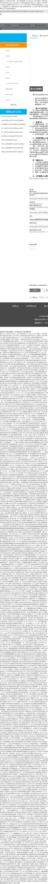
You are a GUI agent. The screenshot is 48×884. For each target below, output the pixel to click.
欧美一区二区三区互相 (37, 629)
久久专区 (11, 738)
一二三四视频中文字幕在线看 (24, 818)
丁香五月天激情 (20, 839)
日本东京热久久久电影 (26, 469)
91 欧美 (37, 694)
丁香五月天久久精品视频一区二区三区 (19, 621)
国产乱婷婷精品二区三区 (17, 703)
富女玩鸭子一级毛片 (27, 349)
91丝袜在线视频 (26, 789)
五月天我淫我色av (21, 881)
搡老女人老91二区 (14, 440)
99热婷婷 (43, 719)
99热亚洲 (45, 614)
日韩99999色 (27, 539)
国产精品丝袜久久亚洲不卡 (35, 751)
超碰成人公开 (35, 698)
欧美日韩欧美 (38, 349)
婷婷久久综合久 (32, 486)
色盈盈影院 (17, 875)
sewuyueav (3, 757)
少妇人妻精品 (21, 681)
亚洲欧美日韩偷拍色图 (13, 570)
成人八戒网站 (27, 347)
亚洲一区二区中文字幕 (37, 518)
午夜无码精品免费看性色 (36, 465)
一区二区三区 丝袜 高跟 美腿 (38, 566)
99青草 (27, 795)
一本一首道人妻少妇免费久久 (30, 642)
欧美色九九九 (6, 362)
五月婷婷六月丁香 (25, 688)
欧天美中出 (3, 383)
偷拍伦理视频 (4, 734)
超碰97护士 (26, 471)
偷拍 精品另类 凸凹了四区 (22, 671)
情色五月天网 (11, 662)
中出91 (13, 463)
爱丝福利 (14, 593)
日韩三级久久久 (20, 557)
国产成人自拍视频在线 (22, 406)
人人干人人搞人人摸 (15, 486)
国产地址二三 (39, 650)
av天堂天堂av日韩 (23, 389)
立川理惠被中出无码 (8, 600)
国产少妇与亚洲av (10, 707)
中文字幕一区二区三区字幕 (25, 398)
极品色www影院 (30, 429)
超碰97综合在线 (30, 602)
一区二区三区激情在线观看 (36, 702)
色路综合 (10, 602)
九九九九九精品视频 (29, 635)
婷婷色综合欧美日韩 (39, 627)
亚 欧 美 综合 (39, 681)
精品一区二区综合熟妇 (28, 375)
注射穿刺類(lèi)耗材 (12, 45)
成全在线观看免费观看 (28, 650)
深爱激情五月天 (32, 553)
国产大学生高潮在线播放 (13, 377)
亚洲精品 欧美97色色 (30, 726)
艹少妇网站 (12, 484)
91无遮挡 (20, 442)
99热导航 (11, 671)
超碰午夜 (27, 629)
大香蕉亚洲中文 (25, 866)
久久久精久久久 (19, 457)
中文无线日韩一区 (25, 736)
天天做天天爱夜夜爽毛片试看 (21, 879)
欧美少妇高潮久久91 (18, 778)
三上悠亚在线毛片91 (13, 351)
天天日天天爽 (36, 396)
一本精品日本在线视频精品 (26, 766)
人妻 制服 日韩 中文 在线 (31, 625)
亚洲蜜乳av (6, 463)
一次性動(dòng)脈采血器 (14, 61)
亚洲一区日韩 (28, 618)
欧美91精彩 (29, 805)
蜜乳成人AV (21, 446)
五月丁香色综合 (26, 717)
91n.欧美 (38, 581)
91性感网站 (32, 587)
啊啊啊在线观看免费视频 (31, 585)
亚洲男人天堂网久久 (27, 377)
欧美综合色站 (17, 780)
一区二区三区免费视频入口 (36, 709)
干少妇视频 (9, 354)
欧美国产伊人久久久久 (15, 831)
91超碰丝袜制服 (31, 557)
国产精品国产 (24, 829)
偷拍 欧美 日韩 (10, 541)
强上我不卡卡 (9, 740)
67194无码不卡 (31, 391)
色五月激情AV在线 (15, 724)
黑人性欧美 (42, 770)
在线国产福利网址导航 (35, 755)
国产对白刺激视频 (34, 374)
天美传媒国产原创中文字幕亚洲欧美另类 (32, 734)
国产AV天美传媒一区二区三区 (38, 339)
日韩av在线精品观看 (36, 538)
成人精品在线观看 (5, 461)
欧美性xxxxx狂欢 (6, 761)
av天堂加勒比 (9, 871)
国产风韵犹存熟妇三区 (18, 730)
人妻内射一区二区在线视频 (38, 389)
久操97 (13, 488)
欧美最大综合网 (6, 452)
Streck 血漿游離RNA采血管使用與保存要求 (13, 148)
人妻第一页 (20, 864)
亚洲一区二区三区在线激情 (25, 641)
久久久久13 (10, 385)
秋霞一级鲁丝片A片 (30, 620)
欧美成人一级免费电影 (40, 744)
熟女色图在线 (26, 686)
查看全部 (13, 105)
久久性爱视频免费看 (31, 679)
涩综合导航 (15, 583)
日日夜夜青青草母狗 (6, 780)
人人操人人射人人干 (9, 818)
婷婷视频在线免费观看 (16, 475)
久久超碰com (42, 833)
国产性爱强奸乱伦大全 (11, 732)
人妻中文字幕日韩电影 (37, 850)
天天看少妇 (9, 866)
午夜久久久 (9, 497)
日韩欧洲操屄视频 (31, 446)
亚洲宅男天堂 (16, 711)
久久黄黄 (38, 858)
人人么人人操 (39, 429)
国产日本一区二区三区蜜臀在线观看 (20, 412)
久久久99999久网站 (16, 635)
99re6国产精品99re (17, 366)
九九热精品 (27, 448)
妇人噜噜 (35, 875)
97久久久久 (9, 431)
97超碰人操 (32, 864)
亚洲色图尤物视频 (10, 381)
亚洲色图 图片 (10, 480)
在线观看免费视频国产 (34, 560)
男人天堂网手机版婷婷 (20, 826)
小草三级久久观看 (35, 723)
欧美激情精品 (18, 354)
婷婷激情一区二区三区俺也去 (23, 738)
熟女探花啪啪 (4, 543)
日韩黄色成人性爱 (41, 524)
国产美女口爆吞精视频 (18, 791)
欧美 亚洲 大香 (42, 528)
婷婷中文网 (12, 774)
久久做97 (3, 530)
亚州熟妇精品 (43, 797)
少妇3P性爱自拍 (35, 671)
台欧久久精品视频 (11, 509)
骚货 (25, 656)
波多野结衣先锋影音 (11, 589)
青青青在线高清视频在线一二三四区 (35, 427)
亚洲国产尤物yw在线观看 (33, 791)
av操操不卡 (9, 715)
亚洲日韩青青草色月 (25, 782)
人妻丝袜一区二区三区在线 (8, 499)
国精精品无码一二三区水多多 (37, 829)
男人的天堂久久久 (21, 869)
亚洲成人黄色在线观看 (11, 415)
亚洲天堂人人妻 (35, 549)
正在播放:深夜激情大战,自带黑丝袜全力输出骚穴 (29, 845)
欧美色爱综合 (43, 736)
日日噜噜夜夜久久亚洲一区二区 (11, 728)
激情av (21, 467)
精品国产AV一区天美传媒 (13, 604)
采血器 (7, 50)
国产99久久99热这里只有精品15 (37, 459)
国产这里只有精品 (9, 572)
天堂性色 (42, 625)
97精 (16, 467)
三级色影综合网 (28, 745)
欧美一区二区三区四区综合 (32, 683)
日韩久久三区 (38, 641)
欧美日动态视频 (12, 757)
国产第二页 (37, 398)
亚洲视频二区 (28, 793)
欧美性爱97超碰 (25, 841)
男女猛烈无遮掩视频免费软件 (12, 549)
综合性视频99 (42, 431)
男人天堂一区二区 (36, 448)
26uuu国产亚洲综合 (39, 806)
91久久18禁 (29, 744)
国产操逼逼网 (9, 826)
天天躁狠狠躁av (13, 768)
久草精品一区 (11, 839)
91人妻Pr (9, 583)
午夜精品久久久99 (26, 875)
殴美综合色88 (14, 784)
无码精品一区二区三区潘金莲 (18, 658)
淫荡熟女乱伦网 (32, 871)
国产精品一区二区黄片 (13, 574)
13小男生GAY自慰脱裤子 (13, 456)
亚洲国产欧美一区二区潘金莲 (20, 372)
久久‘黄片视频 (22, 660)
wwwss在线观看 (22, 757)
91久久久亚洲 (17, 717)
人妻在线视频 (15, 580)
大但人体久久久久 (16, 534)
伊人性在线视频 (33, 383)
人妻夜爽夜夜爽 (12, 648)
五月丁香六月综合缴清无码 (37, 633)
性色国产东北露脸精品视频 (34, 703)
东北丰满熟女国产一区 (38, 351)
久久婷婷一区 (24, 856)
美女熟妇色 (20, 427)
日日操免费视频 (24, 749)
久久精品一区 (11, 538)
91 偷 (40, 692)
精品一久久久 (32, 583)
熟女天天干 (8, 759)
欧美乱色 (24, 568)
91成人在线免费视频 (32, 673)
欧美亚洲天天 (25, 530)
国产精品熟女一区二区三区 (38, 732)
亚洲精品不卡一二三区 (8, 375)
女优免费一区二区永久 (11, 690)
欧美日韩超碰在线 (14, 688)
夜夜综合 (37, 536)
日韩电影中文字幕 (23, 606)
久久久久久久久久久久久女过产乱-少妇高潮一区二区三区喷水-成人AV (23, 631)
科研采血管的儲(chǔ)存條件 (9, 116)
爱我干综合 (8, 551)
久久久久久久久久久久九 (12, 597)
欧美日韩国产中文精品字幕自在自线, (27, 797)
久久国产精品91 (20, 673)
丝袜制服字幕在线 (11, 398)
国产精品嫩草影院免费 (16, 618)
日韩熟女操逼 (31, 581)
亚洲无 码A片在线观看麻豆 (11, 578)
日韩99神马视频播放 (31, 528)
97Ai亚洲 (2, 354)
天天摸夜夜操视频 (17, 551)
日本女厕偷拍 (20, 381)
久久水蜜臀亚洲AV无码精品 (13, 450)
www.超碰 (44, 387)
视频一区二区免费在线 (23, 559)
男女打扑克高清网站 (39, 715)
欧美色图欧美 (35, 366)
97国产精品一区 (42, 795)
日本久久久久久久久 (8, 457)
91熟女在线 (10, 684)
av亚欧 (4, 839)
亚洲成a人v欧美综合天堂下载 (35, 742)
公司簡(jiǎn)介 (31, 306)
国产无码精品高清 (13, 633)
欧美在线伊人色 (25, 570)
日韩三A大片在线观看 (35, 501)
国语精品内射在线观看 (25, 599)
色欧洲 (4, 662)
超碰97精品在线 (42, 494)
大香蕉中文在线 (41, 391)
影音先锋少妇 (23, 702)
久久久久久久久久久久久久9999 (13, 473)
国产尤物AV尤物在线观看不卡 (38, 799)
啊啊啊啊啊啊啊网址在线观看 (10, 490)
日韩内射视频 (30, 681)
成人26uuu (26, 698)
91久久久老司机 (9, 467)
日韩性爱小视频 (29, 576)
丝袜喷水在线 (17, 410)
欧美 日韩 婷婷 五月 (17, 461)
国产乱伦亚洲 (15, 358)
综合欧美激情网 (22, 494)
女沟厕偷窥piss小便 (30, 646)
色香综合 (20, 698)
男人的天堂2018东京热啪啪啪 (21, 555)
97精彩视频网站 (21, 806)
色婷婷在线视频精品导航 (37, 772)
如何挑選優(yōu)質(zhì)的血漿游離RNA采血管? (13, 120)
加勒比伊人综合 (10, 808)
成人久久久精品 (32, 667)
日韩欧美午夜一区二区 (40, 707)
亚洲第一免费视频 (39, 610)
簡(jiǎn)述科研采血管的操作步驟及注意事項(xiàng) (13, 152)
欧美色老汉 (42, 711)
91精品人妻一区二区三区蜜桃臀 (32, 414)
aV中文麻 (44, 721)
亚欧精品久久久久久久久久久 (13, 591)
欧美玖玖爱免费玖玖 (20, 492)
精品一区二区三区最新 (29, 417)
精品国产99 (18, 686)
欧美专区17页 (24, 587)
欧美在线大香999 (30, 543)
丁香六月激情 (38, 469)
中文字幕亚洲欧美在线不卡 (15, 873)
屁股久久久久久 (9, 459)
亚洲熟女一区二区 (12, 423)
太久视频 (12, 471)
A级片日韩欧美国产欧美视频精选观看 (30, 663)
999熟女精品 (14, 742)
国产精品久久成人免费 (12, 883)
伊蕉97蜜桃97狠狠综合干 (29, 450)
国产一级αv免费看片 (12, 515)
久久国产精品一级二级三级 (18, 387)
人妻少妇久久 (27, 431)
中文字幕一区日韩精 (39, 801)
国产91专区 (10, 803)
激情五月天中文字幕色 (12, 404)
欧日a (40, 786)
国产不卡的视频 (43, 759)
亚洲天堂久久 (21, 509)
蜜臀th (22, 858)
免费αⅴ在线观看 (32, 881)
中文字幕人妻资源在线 (22, 799)
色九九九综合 (22, 753)
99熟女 (22, 429)
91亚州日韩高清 (16, 627)
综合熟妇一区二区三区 (20, 871)
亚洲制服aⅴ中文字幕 (31, 547)
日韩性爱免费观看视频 (16, 364)
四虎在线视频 (17, 343)
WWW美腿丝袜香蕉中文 (28, 637)
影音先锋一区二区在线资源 (22, 772)
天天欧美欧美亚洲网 (11, 692)
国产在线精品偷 (35, 644)
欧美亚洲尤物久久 (25, 490)
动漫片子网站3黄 (42, 780)
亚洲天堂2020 (11, 864)
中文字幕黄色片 (16, 644)
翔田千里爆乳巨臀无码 (27, 440)
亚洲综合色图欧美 (17, 585)
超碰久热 (16, 749)
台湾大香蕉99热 (25, 847)
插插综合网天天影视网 (26, 477)
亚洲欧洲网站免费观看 (21, 501)
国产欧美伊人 (29, 812)
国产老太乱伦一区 (26, 574)
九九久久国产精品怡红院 (7, 406)
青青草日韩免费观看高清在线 (12, 650)
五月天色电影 (28, 810)
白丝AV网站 (36, 618)
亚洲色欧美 (3, 660)
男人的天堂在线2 (5, 616)
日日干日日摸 (39, 602)
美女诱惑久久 (25, 589)
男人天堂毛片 (35, 490)
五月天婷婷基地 (4, 724)
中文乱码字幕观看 (10, 419)
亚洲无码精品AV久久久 (18, 744)
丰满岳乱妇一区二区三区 (33, 730)
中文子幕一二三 (23, 415)
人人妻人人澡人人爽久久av (31, 435)
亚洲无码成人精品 (7, 843)
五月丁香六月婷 (40, 831)
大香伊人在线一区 (37, 412)
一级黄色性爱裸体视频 (8, 557)
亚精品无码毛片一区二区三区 (19, 341)
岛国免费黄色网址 (41, 497)
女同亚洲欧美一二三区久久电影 (29, 358)
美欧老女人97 (17, 723)
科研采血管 (9, 94)
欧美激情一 (14, 511)
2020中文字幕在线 (41, 776)
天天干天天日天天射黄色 (13, 822)
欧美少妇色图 (11, 694)
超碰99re (2, 497)
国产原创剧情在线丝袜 (32, 423)
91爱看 (19, 499)
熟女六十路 (34, 736)
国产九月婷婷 (23, 402)
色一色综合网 (11, 797)
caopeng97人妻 (29, 858)
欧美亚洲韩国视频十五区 (36, 648)
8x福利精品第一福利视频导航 (9, 446)
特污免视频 (43, 406)
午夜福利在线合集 (27, 627)
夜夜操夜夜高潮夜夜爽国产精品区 (22, 452)
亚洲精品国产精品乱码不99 (10, 599)
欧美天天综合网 (26, 343)
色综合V (23, 391)
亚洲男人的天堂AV (10, 374)
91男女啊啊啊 (31, 480)
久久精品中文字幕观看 (36, 356)
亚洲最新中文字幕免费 (37, 475)
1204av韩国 (44, 778)
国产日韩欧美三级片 (26, 803)
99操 (37, 690)
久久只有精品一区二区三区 (22, 564)
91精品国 (32, 776)
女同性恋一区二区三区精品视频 (25, 488)
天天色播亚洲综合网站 (29, 862)
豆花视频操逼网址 (26, 562)
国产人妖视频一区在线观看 (31, 591)
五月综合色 (41, 667)
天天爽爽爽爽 (33, 768)
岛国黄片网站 (23, 515)
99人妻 (9, 383)
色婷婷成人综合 (30, 379)
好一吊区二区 (42, 623)
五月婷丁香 (18, 438)
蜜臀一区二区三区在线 (32, 839)
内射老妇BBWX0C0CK (38, 564)
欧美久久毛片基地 (13, 782)
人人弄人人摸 (15, 608)
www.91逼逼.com (14, 503)
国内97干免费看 (8, 772)
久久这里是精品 (14, 829)
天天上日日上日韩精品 (12, 587)
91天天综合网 (6, 425)
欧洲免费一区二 (20, 787)
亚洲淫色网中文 (34, 740)
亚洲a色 (34, 793)
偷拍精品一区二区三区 (39, 353)
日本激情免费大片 (12, 696)
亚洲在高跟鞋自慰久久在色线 (37, 877)
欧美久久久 (31, 677)
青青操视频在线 (28, 616)
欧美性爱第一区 (14, 814)
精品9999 (25, 709)
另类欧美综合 (6, 511)
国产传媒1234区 (27, 572)
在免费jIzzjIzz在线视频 (10, 770)
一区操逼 (21, 339)
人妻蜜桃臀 (12, 421)
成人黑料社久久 (17, 347)
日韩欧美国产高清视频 (32, 808)
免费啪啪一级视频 (5, 709)
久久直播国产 (28, 394)
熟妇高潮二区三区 (37, 789)
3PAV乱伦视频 (20, 808)
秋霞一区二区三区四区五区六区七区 (30, 436)
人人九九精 (26, 475)
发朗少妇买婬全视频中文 (13, 524)
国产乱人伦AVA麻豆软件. (13, 595)
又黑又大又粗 (35, 688)
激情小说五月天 (31, 761)
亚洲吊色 (32, 503)
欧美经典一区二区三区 (28, 724)
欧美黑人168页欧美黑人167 (8, 576)
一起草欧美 (3, 696)
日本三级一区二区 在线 (9, 646)
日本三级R (24, 524)
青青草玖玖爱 (15, 652)
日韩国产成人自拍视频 (11, 520)
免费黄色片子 (15, 719)
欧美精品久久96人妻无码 (31, 700)
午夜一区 (30, 660)
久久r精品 (3, 574)
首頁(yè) (35, 36)
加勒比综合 (6, 848)
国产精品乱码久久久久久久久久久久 (22, 536)
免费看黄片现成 (32, 515)
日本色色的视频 (6, 730)
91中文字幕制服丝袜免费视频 (9, 389)
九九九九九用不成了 (26, 833)
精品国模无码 (20, 454)
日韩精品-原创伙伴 (19, 602)
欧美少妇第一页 (23, 612)
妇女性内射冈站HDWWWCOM (32, 662)
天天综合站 (17, 530)
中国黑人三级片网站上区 (39, 562)
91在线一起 (23, 801)
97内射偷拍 (38, 784)
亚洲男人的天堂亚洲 (16, 370)
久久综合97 (39, 507)
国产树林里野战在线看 (33, 385)
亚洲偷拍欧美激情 (12, 402)
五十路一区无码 (25, 362)
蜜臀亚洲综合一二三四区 (40, 452)
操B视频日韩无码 (15, 349)
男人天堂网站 (20, 408)
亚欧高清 (38, 480)
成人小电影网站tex (36, 816)
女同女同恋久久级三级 (8, 394)
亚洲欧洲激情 (11, 639)
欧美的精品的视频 (18, 620)
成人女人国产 (17, 391)
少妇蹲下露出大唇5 (22, 374)
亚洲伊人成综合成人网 (29, 534)
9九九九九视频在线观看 (16, 726)
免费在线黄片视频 (12, 513)
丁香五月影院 (14, 339)
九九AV (8, 700)
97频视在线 (18, 763)
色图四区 (36, 812)
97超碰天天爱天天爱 (32, 787)
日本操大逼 (37, 473)
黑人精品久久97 (32, 835)
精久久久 (4, 671)
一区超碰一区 (17, 669)
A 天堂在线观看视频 (12, 614)
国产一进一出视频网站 (26, 608)
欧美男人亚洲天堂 (40, 368)
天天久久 (44, 723)
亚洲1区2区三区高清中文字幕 (25, 705)
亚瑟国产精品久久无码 (8, 610)
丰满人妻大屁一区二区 (14, 518)
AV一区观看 (9, 562)
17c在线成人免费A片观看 (21, 740)
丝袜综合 (2, 509)
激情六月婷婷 (4, 738)
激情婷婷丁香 (4, 454)
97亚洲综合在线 (20, 684)
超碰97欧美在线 (35, 721)
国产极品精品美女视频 (39, 572)
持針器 (7, 100)
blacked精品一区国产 (13, 505)
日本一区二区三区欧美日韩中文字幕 (17, 360)
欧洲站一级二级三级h (8, 673)
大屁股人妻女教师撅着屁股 (32, 442)
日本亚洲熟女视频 (22, 648)
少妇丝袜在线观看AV (38, 717)
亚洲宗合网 (39, 410)
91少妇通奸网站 (8, 345)
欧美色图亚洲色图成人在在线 (19, 755)
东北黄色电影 (28, 873)
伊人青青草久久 (11, 559)
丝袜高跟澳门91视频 (40, 377)
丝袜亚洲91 (33, 795)
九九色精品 (43, 658)
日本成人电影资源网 (8, 868)
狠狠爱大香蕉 (29, 381)
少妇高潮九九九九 (5, 379)
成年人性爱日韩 (30, 509)
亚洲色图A (18, 765)
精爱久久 (7, 580)
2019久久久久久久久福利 (31, 545)
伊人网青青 (8, 585)
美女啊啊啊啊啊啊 (8, 654)
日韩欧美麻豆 (25, 850)
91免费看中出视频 (37, 595)
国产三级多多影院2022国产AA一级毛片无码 (29, 774)
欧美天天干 (20, 547)
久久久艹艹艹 (9, 833)
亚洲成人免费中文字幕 (26, 759)
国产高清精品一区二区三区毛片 (11, 850)
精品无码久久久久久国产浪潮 (23, 353)
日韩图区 (38, 375)
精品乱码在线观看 (36, 684)
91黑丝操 (34, 431)
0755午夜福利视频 (10, 837)
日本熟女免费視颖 (35, 393)
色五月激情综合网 (12, 663)
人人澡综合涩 (36, 765)
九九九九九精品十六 (17, 616)
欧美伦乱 (24, 486)
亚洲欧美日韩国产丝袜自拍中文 (18, 877)
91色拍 (35, 759)
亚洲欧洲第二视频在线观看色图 (18, 854)
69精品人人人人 (22, 623)
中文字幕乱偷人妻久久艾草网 (19, 848)
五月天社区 (15, 759)
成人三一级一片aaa (23, 820)
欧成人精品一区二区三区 (7, 799)
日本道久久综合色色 (17, 522)
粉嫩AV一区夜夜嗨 (20, 482)
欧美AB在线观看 (22, 852)
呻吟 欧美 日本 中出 (6, 778)
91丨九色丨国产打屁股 (40, 381)
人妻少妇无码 (26, 644)
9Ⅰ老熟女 (18, 375)
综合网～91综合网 (21, 421)
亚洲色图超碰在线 (28, 763)
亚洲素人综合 (6, 702)
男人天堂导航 (24, 583)
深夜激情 (2, 456)
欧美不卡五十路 (26, 595)
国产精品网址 (25, 822)
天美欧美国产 (4, 698)
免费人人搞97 (15, 469)
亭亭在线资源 (24, 719)
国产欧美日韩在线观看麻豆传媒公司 (24, 497)
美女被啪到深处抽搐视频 (30, 551)
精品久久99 (30, 368)
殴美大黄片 (20, 795)
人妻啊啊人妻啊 (40, 639)
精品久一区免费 (32, 419)
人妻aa (35, 833)
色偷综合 (21, 713)
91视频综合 (18, 572)
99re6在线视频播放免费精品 (8, 820)
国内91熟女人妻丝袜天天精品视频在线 (13, 665)
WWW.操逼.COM (10, 482)
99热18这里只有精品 (22, 463)
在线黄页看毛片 (19, 629)
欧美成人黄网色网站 (8, 532)
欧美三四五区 (34, 505)
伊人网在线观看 (38, 580)
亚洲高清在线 (7, 536)
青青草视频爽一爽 (38, 532)
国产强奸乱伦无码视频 (34, 387)
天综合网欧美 (18, 431)
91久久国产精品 (15, 362)
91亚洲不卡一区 (15, 507)
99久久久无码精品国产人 (10, 805)
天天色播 (2, 644)
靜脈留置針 (9, 89)
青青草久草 (34, 362)
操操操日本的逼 (38, 843)
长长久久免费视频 (25, 351)
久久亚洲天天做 (23, 768)
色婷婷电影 (11, 793)
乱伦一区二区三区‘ (26, 444)
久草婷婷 (42, 808)
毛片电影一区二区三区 (34, 852)
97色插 (42, 490)
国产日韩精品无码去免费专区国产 (25, 868)
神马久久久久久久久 (29, 831)
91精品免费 (23, 560)
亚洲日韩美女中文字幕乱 (38, 484)
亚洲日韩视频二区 (26, 837)
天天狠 (19, 837)
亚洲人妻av (18, 662)
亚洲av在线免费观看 (36, 559)
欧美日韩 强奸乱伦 (33, 826)
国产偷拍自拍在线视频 (16, 683)
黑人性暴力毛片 (22, 677)
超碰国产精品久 (39, 440)
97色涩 (37, 576)
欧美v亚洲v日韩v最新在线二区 (11, 444)
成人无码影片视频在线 (18, 379)
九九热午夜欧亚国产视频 (33, 665)
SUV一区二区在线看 (37, 621)
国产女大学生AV (8, 414)
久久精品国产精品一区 (31, 713)
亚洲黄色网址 (33, 612)
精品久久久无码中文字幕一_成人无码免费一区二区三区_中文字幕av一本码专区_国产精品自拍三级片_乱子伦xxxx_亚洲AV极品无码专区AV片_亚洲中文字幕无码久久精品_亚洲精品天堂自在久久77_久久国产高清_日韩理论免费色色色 (24, 335)
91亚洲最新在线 (18, 656)
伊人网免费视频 (5, 341)
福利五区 (28, 684)
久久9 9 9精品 (9, 875)
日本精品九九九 (16, 400)
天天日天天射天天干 (14, 801)
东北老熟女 (16, 847)
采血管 (7, 56)
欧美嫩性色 (39, 511)
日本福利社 (44, 364)
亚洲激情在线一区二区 (25, 696)
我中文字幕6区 (22, 593)
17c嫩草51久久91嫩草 (26, 580)
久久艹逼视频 (26, 499)
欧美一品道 (27, 366)
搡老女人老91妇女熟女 (39, 394)
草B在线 (26, 864)
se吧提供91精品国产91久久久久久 (27, 770)
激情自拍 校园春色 (33, 360)
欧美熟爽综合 (33, 541)
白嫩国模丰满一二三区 (16, 810)
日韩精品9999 (12, 786)
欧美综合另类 (9, 343)
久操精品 (32, 530)
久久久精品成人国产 (40, 404)
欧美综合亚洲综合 (14, 734)
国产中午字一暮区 (20, 385)
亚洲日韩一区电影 (11, 494)
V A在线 (9, 477)
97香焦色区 (29, 675)
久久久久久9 (14, 702)
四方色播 (5, 869)
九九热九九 (43, 642)
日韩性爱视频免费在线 (13, 858)
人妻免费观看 (15, 429)
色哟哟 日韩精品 (22, 553)
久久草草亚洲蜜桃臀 (21, 459)
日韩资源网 (19, 707)
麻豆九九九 (17, 789)
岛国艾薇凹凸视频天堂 (8, 806)
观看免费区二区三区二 (8, 465)
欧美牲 (27, 339)
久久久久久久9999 (34, 463)
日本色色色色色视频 (27, 400)
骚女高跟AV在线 (9, 845)
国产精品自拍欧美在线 (34, 482)
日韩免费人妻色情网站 (15, 862)
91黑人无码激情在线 (11, 766)
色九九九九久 (32, 421)
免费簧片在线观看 (17, 448)
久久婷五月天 (37, 408)
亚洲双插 (21, 545)
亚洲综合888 (25, 669)
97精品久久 (7, 791)
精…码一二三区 (4, 810)
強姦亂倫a (16, 833)
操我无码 (32, 669)
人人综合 (28, 778)
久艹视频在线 (13, 698)
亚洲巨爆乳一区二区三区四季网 (25, 694)
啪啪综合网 (22, 742)
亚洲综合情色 (4, 486)
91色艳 (4, 570)
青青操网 (44, 852)
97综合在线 (3, 393)
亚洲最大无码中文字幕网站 (20, 383)
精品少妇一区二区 (5, 429)
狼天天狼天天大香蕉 (21, 654)
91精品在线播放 (5, 339)
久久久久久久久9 (22, 419)
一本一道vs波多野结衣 (22, 541)
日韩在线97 (18, 471)
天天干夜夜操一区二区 (20, 843)
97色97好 (6, 829)
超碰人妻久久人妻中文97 (26, 784)
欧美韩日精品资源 (7, 749)
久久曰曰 (7, 679)
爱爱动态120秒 (23, 633)
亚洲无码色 (32, 341)
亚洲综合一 (13, 852)
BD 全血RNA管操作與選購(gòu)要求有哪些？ (13, 128)
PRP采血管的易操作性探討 (9, 140)
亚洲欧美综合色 (32, 593)
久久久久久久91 (16, 425)
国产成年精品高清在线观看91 (25, 610)
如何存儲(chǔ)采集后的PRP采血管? (12, 136)
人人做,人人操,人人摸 (37, 570)
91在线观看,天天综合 (12, 436)
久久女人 (31, 606)
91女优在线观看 (22, 667)
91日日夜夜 (9, 530)
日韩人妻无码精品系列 (28, 425)
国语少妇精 (11, 869)
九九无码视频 (25, 549)
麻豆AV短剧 (23, 578)
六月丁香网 (6, 488)
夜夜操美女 (3, 797)
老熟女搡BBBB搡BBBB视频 (8, 667)
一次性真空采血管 (11, 83)
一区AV (30, 801)
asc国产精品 (27, 461)
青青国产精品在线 (24, 732)
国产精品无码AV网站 (25, 614)
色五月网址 (32, 415)
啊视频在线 (12, 543)
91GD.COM (20, 625)
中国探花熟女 (19, 745)
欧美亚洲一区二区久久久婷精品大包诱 (25, 345)
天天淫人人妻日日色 (40, 818)
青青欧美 (6, 814)
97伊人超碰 (6, 755)
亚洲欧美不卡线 (19, 600)
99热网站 (44, 665)
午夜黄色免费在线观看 (34, 578)
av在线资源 (22, 805)
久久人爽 (40, 871)
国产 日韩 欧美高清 (5, 555)
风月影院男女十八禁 (39, 837)
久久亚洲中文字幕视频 (39, 444)
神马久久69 (19, 394)
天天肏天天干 (15, 856)
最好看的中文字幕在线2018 (18, 368)
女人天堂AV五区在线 (39, 873)
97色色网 (29, 753)
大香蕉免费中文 (26, 728)
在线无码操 (43, 496)
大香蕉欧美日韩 (38, 660)
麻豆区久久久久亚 (37, 343)
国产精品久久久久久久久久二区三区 (18, 393)
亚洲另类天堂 (25, 505)
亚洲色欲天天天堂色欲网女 (8, 625)
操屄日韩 (43, 694)
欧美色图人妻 (20, 747)
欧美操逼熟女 (6, 469)
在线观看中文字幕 (32, 814)
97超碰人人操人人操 (22, 465)
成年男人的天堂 (37, 827)
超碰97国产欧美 (34, 406)
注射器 (7, 67)
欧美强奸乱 (8, 448)
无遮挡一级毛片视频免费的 (37, 372)
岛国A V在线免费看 (20, 480)
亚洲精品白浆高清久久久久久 (21, 816)
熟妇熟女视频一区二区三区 (27, 690)
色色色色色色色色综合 (26, 404)
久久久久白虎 (31, 860)
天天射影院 (8, 347)
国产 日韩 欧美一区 (11, 753)
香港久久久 (40, 869)
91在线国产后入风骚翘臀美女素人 (15, 675)
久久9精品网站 (31, 494)
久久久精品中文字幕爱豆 (18, 860)
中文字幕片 (17, 562)
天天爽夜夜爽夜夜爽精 (6, 496)
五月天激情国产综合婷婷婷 (8, 526)
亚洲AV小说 (36, 522)
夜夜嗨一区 (37, 616)
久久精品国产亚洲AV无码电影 (36, 492)
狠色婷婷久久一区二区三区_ (26, 511)
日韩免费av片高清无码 (10, 677)
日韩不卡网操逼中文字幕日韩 (29, 711)
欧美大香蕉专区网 (32, 786)
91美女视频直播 (12, 606)
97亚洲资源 (21, 423)
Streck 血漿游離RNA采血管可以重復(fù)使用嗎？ (13, 144)
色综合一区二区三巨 (20, 581)
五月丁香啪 (16, 477)
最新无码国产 (41, 637)
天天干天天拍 (14, 713)
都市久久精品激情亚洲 (17, 812)
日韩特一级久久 (42, 553)
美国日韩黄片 (26, 723)
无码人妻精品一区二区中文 (27, 513)
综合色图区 (16, 866)
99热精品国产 (43, 454)
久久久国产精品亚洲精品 (18, 761)
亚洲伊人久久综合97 (23, 566)
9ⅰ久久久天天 (39, 860)
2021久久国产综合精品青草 (19, 478)
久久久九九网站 (36, 614)
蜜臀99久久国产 (32, 869)
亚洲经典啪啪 (38, 477)
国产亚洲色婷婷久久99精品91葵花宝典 (34, 438)
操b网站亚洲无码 (12, 660)
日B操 (6, 421)
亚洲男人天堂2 (26, 765)
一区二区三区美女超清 (22, 356)
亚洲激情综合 (42, 593)
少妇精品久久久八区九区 (23, 484)
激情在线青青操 (41, 600)
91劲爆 (45, 507)
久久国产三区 (42, 547)
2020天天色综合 (28, 473)
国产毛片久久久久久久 (10, 795)
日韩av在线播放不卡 (13, 560)
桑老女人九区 (42, 499)
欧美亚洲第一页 (26, 456)
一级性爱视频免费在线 (6, 564)
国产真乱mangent (34, 719)
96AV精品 (20, 526)
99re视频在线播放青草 (21, 776)
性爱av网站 (31, 524)
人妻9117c (25, 354)
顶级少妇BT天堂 (16, 709)
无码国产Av (33, 499)
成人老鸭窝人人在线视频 (27, 597)
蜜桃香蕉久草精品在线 (20, 496)
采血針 (7, 78)
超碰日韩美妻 (6, 812)
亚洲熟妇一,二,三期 (11, 442)
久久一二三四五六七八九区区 (33, 457)
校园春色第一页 (24, 503)
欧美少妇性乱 (28, 408)
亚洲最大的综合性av (6, 723)
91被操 (17, 803)
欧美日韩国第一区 (5, 366)
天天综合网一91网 (33, 496)
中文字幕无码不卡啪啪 (22, 538)
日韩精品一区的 (39, 763)
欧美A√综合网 (18, 414)
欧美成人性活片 (37, 810)
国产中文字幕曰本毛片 (10, 427)
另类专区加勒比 (6, 816)
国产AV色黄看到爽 (33, 757)
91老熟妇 (43, 536)
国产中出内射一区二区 (25, 827)
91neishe (30, 843)
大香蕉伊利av (13, 545)
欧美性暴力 (5, 475)
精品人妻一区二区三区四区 (19, 824)
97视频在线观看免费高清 (29, 604)
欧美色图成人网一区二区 (39, 574)
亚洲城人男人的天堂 (38, 782)
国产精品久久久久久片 (15, 539)
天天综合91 (6, 608)
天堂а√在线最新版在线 (28, 410)
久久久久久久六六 (36, 539)
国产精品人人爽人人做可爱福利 (20, 721)
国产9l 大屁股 (4, 854)
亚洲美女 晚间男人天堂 (36, 856)
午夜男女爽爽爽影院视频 (19, 751)
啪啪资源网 (5, 545)
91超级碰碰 (3, 801)
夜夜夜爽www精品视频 (25, 396)
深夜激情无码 (26, 518)
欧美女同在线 (42, 541)
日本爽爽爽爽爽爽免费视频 (37, 354)
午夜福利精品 (40, 620)
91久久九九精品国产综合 (34, 402)
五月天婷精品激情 (38, 520)
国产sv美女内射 (28, 707)
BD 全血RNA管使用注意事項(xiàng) (12, 132)
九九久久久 (12, 454)
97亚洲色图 (17, 715)
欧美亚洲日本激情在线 (35, 824)
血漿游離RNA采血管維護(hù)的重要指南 (13, 124)
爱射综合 (33, 866)
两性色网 (39, 341)
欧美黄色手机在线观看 (34, 654)
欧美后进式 (20, 576)
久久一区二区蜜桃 (30, 600)
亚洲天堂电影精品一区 (24, 692)
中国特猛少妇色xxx (9, 763)
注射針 (7, 72)
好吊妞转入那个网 (30, 747)
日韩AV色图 (3, 782)
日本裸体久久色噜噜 (17, 700)
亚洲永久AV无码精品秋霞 (37, 820)
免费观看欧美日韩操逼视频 (36, 854)
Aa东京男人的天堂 (33, 658)
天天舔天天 (35, 692)
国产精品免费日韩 (26, 715)
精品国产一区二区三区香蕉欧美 (25, 639)
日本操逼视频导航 (7, 656)
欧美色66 (38, 724)
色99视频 (38, 597)
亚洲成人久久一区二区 (18, 679)
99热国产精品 (33, 749)
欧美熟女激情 (20, 543)
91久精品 (39, 587)
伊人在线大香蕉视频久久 (7, 745)
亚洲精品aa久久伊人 (26, 652)
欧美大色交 (37, 400)
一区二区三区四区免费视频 (13, 642)
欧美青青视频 (13, 681)
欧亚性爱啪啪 (28, 522)
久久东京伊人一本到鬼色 (38, 347)
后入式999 (29, 806)
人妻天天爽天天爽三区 (8, 881)
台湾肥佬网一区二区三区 (38, 686)
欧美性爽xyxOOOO (21, 835)
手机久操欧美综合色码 (10, 547)
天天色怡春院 (10, 686)
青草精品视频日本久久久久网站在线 (10, 568)
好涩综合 (8, 593)
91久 (43, 822)
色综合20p (26, 467)
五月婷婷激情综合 (27, 532)
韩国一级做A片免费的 (12, 736)
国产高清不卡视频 (38, 803)
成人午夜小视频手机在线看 (32, 364)
